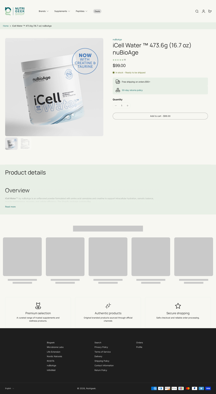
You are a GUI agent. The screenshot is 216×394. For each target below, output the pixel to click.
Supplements (60, 11)
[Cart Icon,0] (210, 11)
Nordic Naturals (54, 356)
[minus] (116, 106)
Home (6, 26)
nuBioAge (117, 39)
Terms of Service (102, 351)
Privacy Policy (101, 347)
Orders (139, 342)
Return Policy (100, 370)
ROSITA (50, 361)
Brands (42, 11)
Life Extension (53, 351)
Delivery (98, 356)
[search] (197, 11)
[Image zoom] (54, 87)
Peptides (80, 11)
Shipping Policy (101, 361)
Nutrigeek (91, 388)
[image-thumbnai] (11, 143)
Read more (10, 206)
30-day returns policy (132, 90)
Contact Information (104, 365)
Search (97, 342)
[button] (160, 116)
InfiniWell (51, 370)
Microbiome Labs (55, 347)
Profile (139, 347)
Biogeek (51, 342)
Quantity (118, 99)
